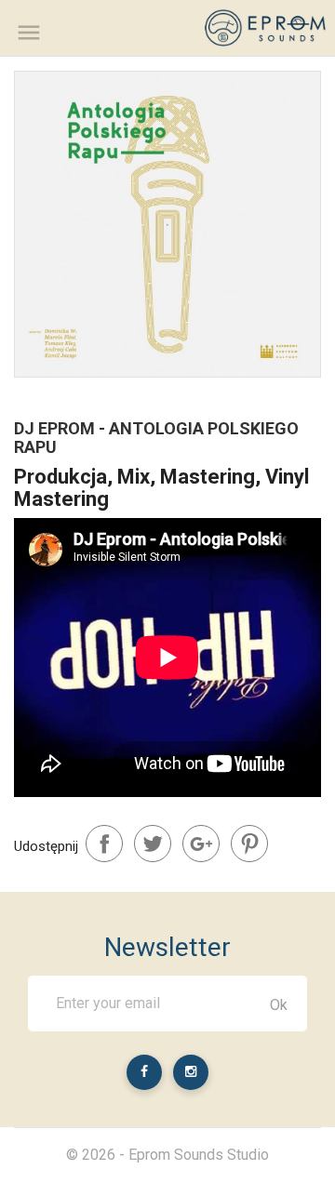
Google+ (201, 843)
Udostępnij (104, 843)
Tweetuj (152, 843)
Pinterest (249, 843)
